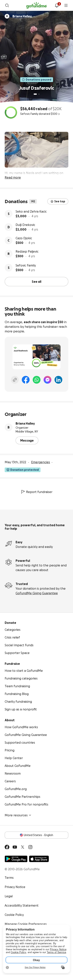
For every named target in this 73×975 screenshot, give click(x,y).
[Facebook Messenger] (47, 380)
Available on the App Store (39, 859)
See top (59, 201)
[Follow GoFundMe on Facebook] (7, 847)
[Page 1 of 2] (35, 94)
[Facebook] (26, 380)
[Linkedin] (58, 380)
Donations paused (38, 79)
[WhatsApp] (36, 380)
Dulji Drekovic (25, 225)
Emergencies (40, 462)
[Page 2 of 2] (39, 94)
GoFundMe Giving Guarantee (37, 593)
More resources (16, 815)
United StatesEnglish (38, 835)
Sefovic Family (26, 265)
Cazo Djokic (24, 238)
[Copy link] (15, 380)
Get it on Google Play (16, 859)
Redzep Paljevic (27, 251)
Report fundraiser (39, 492)
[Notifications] (57, 5)
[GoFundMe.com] (36, 5)
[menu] (66, 5)
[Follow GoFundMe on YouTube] (15, 847)
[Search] (7, 5)
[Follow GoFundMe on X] (22, 847)
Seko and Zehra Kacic (31, 211)
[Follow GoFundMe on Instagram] (30, 847)
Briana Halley (25, 423)
